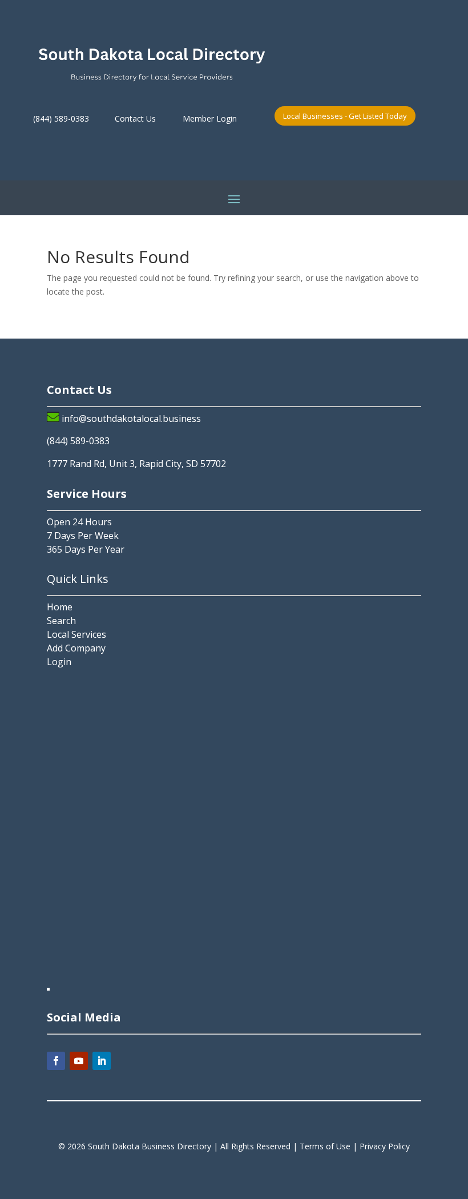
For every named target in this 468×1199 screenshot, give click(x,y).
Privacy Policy (385, 1146)
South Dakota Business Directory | (154, 1146)
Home (59, 607)
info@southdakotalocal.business (131, 418)
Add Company (76, 648)
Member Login (210, 118)
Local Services (76, 634)
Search (61, 620)
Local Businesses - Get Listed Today (345, 116)
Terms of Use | (330, 1146)
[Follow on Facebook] (56, 1061)
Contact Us (135, 118)
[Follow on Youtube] (79, 1061)
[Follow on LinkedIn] (101, 1061)
